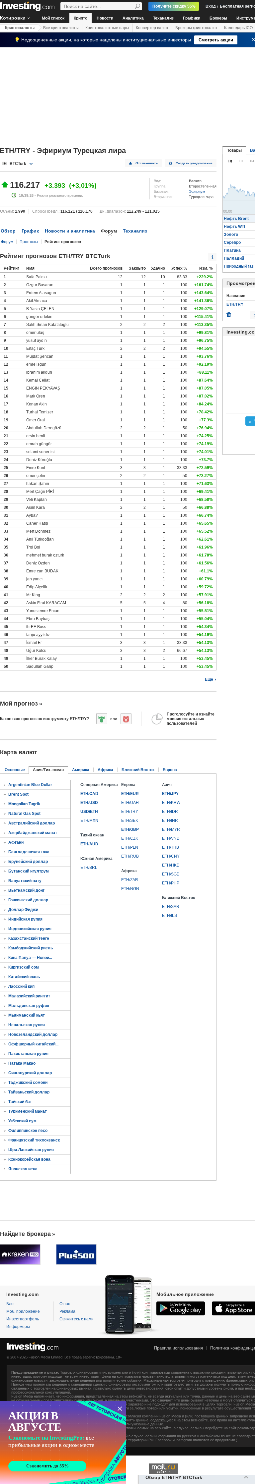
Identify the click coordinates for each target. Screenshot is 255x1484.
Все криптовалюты (61, 28)
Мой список (53, 18)
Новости (105, 18)
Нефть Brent (236, 218)
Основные (15, 770)
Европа (170, 770)
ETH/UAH (130, 802)
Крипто (80, 18)
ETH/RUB (130, 856)
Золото (231, 234)
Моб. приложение (23, 1311)
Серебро (232, 242)
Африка (105, 770)
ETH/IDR (170, 811)
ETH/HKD (171, 865)
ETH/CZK (129, 838)
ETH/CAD (89, 793)
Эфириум (197, 191)
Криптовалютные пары (107, 28)
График (30, 231)
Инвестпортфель (22, 1319)
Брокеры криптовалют (196, 28)
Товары (234, 150)
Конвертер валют (152, 28)
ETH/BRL (88, 867)
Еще (209, 679)
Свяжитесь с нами (76, 1319)
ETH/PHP (170, 883)
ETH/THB (170, 847)
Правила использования (178, 1348)
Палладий (234, 258)
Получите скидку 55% (174, 6)
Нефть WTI (234, 226)
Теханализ (163, 18)
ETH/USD (89, 802)
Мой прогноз (19, 703)
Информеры (18, 1326)
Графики (191, 18)
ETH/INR (170, 820)
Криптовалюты (20, 28)
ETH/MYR (171, 829)
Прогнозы (29, 241)
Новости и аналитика (70, 231)
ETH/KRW (171, 802)
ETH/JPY (170, 793)
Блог (10, 1303)
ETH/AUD (89, 844)
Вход (211, 6)
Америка (80, 770)
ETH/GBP (130, 829)
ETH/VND (171, 838)
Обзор (8, 231)
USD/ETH (89, 811)
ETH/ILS (169, 915)
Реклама (67, 1311)
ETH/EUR (130, 793)
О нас (64, 1303)
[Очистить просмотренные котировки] (228, 313)
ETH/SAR (170, 906)
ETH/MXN (89, 820)
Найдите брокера (25, 1234)
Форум (7, 241)
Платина (232, 250)
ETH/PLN (129, 847)
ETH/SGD (171, 874)
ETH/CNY (171, 856)
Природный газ (239, 266)
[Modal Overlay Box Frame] (63, 1442)
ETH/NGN (130, 888)
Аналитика (133, 18)
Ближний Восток (138, 770)
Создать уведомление (194, 163)
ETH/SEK (129, 820)
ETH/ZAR (129, 879)
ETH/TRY (129, 811)
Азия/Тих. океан (48, 770)
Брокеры (218, 18)
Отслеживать (146, 163)
